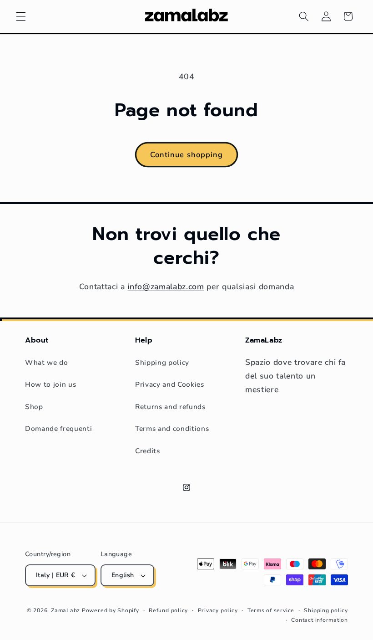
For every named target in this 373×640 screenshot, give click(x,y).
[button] (21, 16)
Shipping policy (162, 362)
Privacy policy (218, 610)
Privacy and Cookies (169, 384)
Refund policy (168, 610)
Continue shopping (186, 154)
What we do (46, 362)
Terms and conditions (172, 428)
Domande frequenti (58, 428)
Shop (34, 406)
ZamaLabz (65, 610)
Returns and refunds (170, 406)
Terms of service (270, 610)
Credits (147, 451)
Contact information (319, 620)
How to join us (50, 384)
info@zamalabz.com (165, 286)
